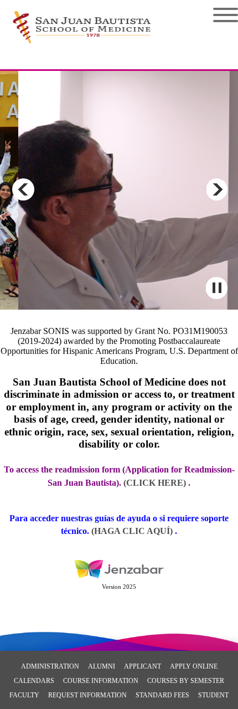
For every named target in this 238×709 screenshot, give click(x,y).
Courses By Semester (185, 681)
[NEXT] (216, 189)
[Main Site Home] (82, 20)
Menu (217, 15)
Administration (50, 666)
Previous (23, 189)
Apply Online (194, 666)
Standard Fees (162, 695)
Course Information (100, 681)
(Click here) (154, 482)
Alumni (101, 666)
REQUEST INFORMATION (87, 695)
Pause (216, 288)
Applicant (142, 666)
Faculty (24, 695)
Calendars (34, 681)
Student (213, 695)
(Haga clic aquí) (133, 531)
